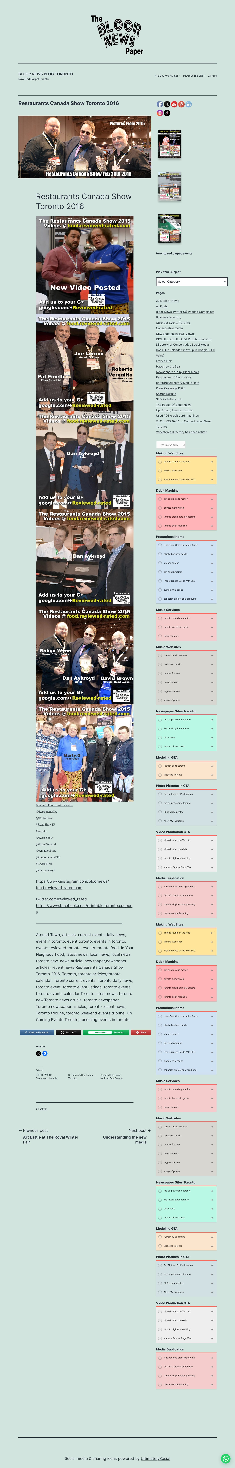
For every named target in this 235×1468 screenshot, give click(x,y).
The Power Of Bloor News (173, 404)
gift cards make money (175, 498)
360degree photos (173, 812)
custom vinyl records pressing (179, 904)
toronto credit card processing (179, 516)
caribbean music (172, 664)
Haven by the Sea (168, 366)
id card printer (171, 563)
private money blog (173, 507)
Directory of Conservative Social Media (182, 344)
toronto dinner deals (174, 746)
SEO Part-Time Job (169, 399)
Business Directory (168, 317)
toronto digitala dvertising (177, 858)
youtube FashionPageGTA (177, 867)
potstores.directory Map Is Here (177, 382)
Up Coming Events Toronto (174, 410)
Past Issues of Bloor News (173, 377)
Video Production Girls (175, 849)
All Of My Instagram (173, 820)
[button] (226, 1459)
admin (43, 1108)
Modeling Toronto (172, 774)
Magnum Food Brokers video (54, 805)
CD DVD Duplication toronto (178, 895)
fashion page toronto (174, 765)
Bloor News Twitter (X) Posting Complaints (185, 311)
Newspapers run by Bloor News (177, 372)
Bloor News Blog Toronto (45, 74)
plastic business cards (175, 554)
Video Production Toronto (176, 840)
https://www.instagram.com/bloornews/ (72, 881)
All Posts (213, 75)
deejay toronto (171, 636)
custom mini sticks (173, 589)
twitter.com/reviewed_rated (61, 899)
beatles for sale (171, 673)
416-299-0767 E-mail (166, 75)
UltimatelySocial (155, 1458)
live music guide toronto (176, 728)
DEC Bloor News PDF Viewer (175, 333)
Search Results (166, 394)
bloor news (169, 737)
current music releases (175, 655)
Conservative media (169, 328)
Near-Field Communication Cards (180, 545)
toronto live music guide (176, 627)
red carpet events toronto (177, 719)
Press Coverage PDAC (171, 388)
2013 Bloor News (167, 300)
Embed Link (164, 361)
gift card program (172, 571)
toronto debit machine (175, 525)
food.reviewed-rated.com (59, 887)
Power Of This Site (193, 75)
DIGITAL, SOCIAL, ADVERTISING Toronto (183, 339)
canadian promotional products (179, 598)
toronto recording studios (176, 618)
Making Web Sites (172, 470)
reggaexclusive (171, 691)
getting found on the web (176, 461)
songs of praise (171, 700)
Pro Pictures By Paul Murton (178, 794)
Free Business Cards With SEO (179, 479)
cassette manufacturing (175, 913)
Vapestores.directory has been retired (181, 432)
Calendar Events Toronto (173, 322)
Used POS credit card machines (177, 415)
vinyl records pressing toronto (179, 886)
